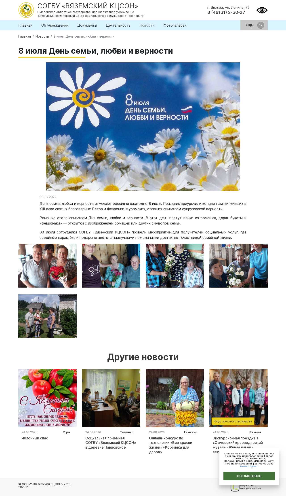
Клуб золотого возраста (233, 421)
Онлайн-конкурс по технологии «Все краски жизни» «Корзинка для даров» (170, 445)
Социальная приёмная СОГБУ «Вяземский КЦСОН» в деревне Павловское (110, 443)
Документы (87, 25)
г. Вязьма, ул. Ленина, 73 (228, 7)
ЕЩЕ (250, 25)
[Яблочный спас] (47, 398)
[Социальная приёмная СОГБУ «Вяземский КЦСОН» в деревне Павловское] (111, 398)
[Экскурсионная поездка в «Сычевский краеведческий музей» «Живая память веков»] (238, 398)
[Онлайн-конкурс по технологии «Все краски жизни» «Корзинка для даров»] (175, 398)
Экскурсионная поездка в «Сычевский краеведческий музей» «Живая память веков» (238, 445)
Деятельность (118, 25)
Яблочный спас (35, 438)
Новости (147, 25)
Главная (25, 25)
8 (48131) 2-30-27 (226, 12)
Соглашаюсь (249, 476)
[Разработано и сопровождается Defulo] (246, 487)
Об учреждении (54, 25)
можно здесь (248, 466)
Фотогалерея (175, 25)
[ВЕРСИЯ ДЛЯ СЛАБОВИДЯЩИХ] (262, 9)
